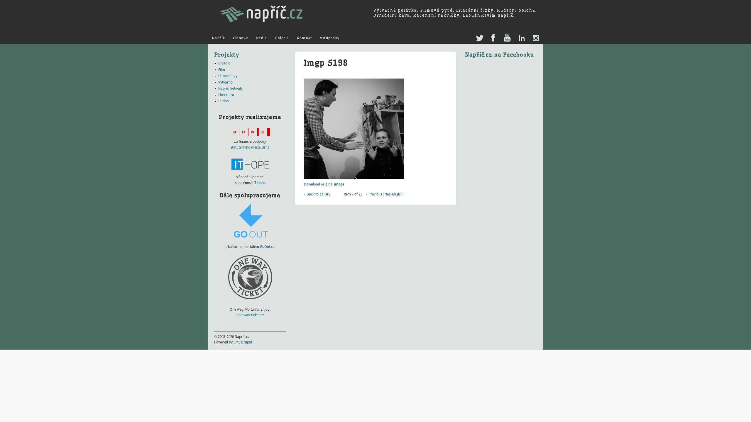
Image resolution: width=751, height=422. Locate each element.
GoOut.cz (267, 246)
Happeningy (227, 75)
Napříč (218, 37)
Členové (240, 37)
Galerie (282, 37)
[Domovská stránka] (261, 25)
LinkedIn (521, 38)
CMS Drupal (243, 342)
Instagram (535, 38)
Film (221, 69)
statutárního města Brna (250, 147)
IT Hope (259, 182)
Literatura (226, 94)
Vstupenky (330, 37)
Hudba (223, 100)
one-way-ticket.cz (250, 314)
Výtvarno (225, 82)
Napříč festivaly (230, 88)
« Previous (374, 194)
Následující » (394, 194)
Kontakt (304, 37)
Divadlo (224, 63)
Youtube (507, 38)
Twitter (479, 35)
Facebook (493, 38)
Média (261, 37)
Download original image (324, 184)
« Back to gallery (317, 194)
